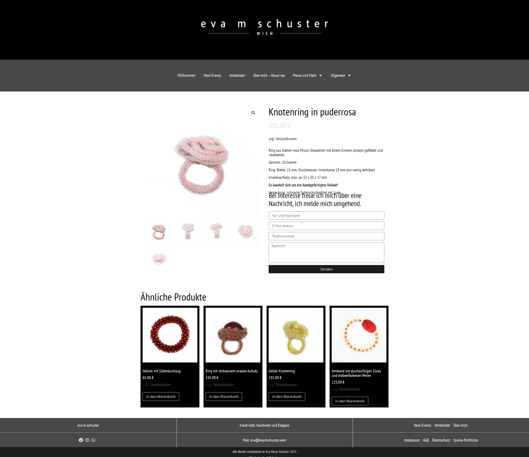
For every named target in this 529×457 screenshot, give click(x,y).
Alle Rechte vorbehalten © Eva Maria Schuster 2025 (265, 451)
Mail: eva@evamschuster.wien (264, 440)
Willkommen (186, 75)
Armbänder (237, 75)
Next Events (212, 75)
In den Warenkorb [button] (160, 396)
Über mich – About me (269, 75)
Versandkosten (286, 138)
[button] (253, 113)
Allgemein (338, 75)
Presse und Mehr (304, 75)
